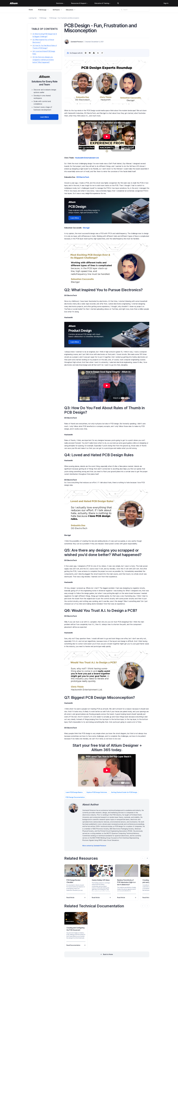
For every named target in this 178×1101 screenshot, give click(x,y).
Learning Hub (33, 18)
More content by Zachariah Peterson (94, 845)
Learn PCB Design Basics (74, 792)
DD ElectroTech (83, 177)
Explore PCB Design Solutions (97, 792)
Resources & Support (78, 3)
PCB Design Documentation (75, 797)
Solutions (59, 3)
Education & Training (102, 3)
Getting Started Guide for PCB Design (124, 792)
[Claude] (93, 53)
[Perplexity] (89, 53)
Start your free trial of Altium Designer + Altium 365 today (107, 747)
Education (69, 10)
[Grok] (102, 53)
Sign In (166, 3)
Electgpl (86, 228)
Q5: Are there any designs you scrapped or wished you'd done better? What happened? (43, 59)
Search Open (118, 3)
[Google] (98, 53)
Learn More (74, 218)
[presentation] (147, 858)
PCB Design (42, 10)
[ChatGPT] (85, 53)
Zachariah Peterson (77, 42)
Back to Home (108, 954)
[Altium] (14, 3)
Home (31, 10)
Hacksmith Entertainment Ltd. (87, 158)
